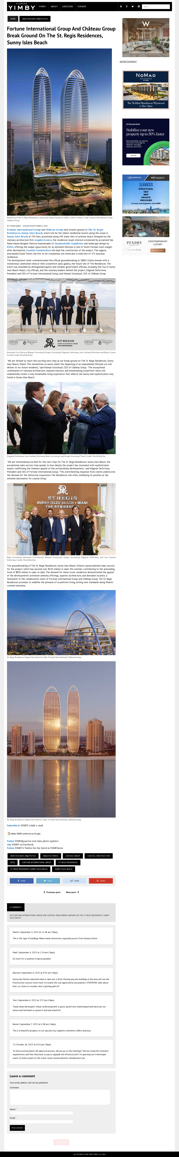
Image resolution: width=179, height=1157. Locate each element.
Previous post (53, 892)
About (54, 6)
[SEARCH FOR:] (156, 6)
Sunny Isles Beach (17, 236)
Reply (55, 932)
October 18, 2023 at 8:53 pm (30, 1044)
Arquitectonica (43, 240)
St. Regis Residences (68, 862)
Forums (81, 6)
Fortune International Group (24, 229)
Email (13, 1117)
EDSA (10, 247)
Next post (71, 892)
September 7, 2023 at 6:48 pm (34, 1024)
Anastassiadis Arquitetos (68, 243)
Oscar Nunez (15, 226)
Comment (14, 1087)
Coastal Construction (38, 250)
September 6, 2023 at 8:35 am (36, 972)
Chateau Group (73, 856)
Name (13, 1109)
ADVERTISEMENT (128, 61)
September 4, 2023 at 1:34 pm (33, 952)
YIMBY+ (42, 6)
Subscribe (67, 6)
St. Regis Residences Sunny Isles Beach (29, 869)
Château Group (54, 229)
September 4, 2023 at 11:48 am (35, 932)
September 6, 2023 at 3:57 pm (32, 1000)
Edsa (12, 862)
